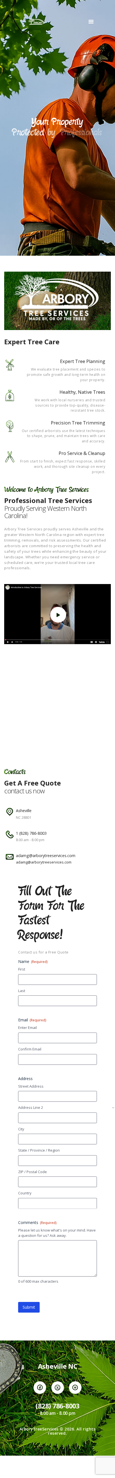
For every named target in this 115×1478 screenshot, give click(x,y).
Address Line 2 (30, 1107)
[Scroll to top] (105, 1468)
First (21, 969)
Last (21, 990)
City (21, 1128)
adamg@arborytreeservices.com (43, 862)
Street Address (31, 1086)
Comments (37, 1222)
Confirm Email (29, 1049)
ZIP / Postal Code (32, 1171)
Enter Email (27, 1027)
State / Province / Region (39, 1150)
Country (25, 1192)
